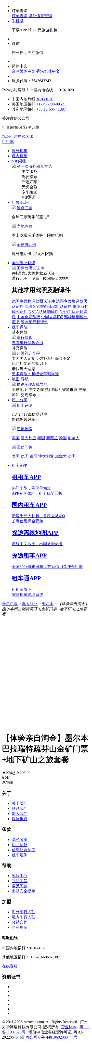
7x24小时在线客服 (17, 136)
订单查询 (19, 16)
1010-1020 (44, 99)
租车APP (19, 465)
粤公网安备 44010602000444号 (52, 1037)
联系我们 (19, 808)
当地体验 (24, 226)
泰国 (41, 438)
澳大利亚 (28, 438)
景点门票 (24, 208)
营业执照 (69, 1027)
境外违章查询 (40, 16)
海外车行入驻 (23, 912)
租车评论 (24, 405)
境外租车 (19, 151)
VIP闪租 (19, 161)
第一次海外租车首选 (34, 166)
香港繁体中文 (48, 71)
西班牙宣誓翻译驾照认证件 (48, 306)
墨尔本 (47, 604)
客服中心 (19, 876)
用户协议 (19, 845)
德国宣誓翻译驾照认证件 (33, 301)
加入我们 (19, 814)
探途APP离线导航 (32, 384)
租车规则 (19, 855)
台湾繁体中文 (24, 71)
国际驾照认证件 (30, 268)
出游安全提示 (23, 891)
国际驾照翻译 (23, 263)
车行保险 (24, 337)
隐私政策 (19, 840)
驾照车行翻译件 (34, 322)
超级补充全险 (28, 353)
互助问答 (24, 447)
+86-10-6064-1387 (51, 109)
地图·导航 (20, 379)
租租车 (8, 142)
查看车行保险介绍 (27, 343)
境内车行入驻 (23, 917)
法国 (72, 456)
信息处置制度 (23, 850)
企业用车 (19, 927)
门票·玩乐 (20, 202)
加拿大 (73, 438)
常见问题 (19, 886)
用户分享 (19, 400)
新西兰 (52, 438)
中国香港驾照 (28, 317)
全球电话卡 (26, 245)
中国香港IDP (52, 317)
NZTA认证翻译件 (43, 311)
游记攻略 (24, 429)
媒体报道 (19, 819)
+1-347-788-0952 (50, 104)
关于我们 (19, 803)
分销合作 (19, 922)
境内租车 (19, 156)
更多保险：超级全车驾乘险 (35, 374)
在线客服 (10, 966)
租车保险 (19, 327)
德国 (63, 438)
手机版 (18, 21)
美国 (16, 438)
